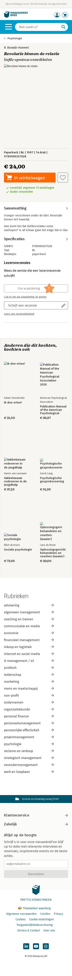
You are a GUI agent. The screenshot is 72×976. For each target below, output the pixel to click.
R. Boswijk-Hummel (16, 47)
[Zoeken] (63, 27)
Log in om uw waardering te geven (25, 296)
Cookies (21, 919)
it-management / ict (19, 661)
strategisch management (22, 758)
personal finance (16, 716)
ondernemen (13, 702)
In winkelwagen (29, 177)
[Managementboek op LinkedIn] (26, 946)
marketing (11, 681)
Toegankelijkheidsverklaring (34, 925)
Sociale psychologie (18, 549)
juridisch (10, 668)
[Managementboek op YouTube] (36, 946)
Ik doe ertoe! (13, 402)
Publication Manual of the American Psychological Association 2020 (53, 410)
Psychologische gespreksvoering (52, 479)
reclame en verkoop (18, 751)
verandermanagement (21, 765)
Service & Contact (28, 930)
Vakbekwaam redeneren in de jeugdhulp (15, 481)
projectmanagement (19, 737)
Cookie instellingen (41, 919)
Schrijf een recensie (22, 305)
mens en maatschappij (21, 688)
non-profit (11, 695)
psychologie (12, 744)
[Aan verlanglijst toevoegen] (63, 178)
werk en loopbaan (17, 772)
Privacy (58, 914)
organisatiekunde (17, 709)
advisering (11, 605)
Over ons (49, 930)
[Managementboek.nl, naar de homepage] (16, 17)
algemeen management (22, 612)
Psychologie (14, 38)
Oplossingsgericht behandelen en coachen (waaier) (53, 553)
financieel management (22, 640)
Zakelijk (10, 824)
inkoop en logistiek (18, 647)
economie (11, 633)
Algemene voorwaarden (21, 914)
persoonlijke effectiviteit (21, 730)
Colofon (45, 914)
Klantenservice (16, 815)
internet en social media (22, 654)
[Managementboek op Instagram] (46, 946)
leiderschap (12, 675)
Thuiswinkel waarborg (36, 908)
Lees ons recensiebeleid (19, 313)
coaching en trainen (18, 619)
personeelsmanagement (22, 723)
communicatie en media (22, 626)
